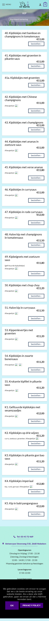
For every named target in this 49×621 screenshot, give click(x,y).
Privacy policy (32, 605)
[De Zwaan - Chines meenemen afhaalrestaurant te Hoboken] (24, 4)
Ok (12, 605)
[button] (7, 4)
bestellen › (36, 43)
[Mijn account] (40, 4)
